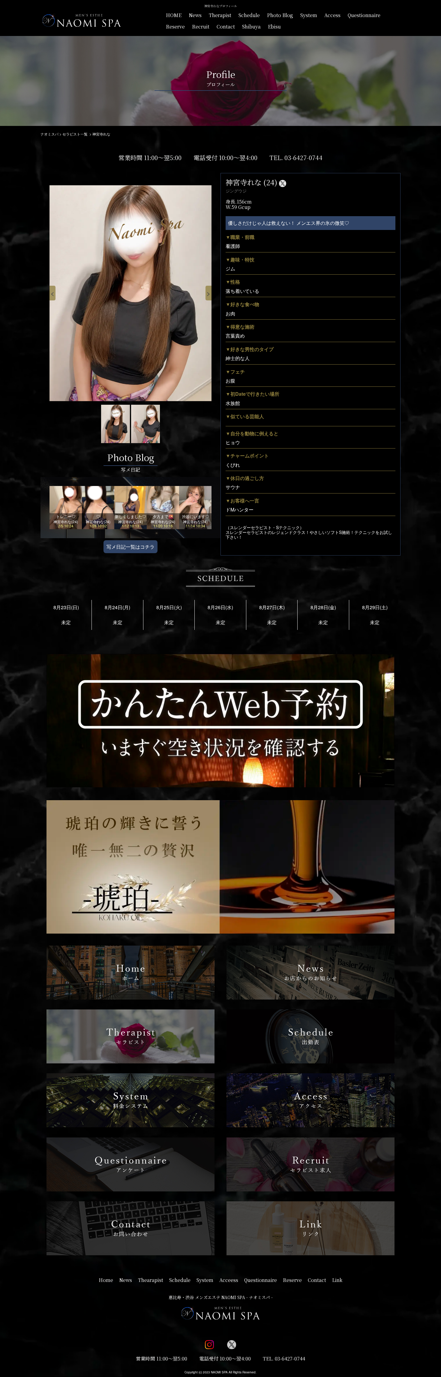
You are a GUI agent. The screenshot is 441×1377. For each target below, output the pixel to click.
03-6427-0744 (303, 157)
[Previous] (53, 293)
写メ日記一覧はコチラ (130, 546)
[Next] (209, 293)
